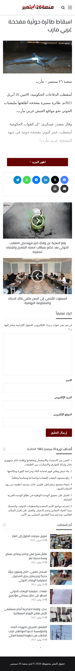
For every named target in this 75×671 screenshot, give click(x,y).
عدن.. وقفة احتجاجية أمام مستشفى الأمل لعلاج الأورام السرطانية (25, 611)
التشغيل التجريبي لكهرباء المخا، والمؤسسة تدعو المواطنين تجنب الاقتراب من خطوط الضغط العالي (27, 631)
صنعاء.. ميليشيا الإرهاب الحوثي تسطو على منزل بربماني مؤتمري (27, 593)
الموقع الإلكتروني (62, 414)
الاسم (69, 380)
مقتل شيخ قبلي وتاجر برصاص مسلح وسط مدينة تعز (26, 556)
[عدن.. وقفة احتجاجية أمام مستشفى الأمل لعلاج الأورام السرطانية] (61, 614)
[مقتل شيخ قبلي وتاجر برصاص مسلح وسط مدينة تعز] (61, 559)
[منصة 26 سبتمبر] (38, 7)
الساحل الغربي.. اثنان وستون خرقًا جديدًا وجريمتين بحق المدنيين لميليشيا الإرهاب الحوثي (27, 576)
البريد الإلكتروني (63, 397)
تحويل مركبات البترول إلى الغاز (29, 536)
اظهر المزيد (38, 162)
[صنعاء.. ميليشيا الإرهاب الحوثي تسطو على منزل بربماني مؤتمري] (61, 596)
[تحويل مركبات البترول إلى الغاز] (61, 541)
